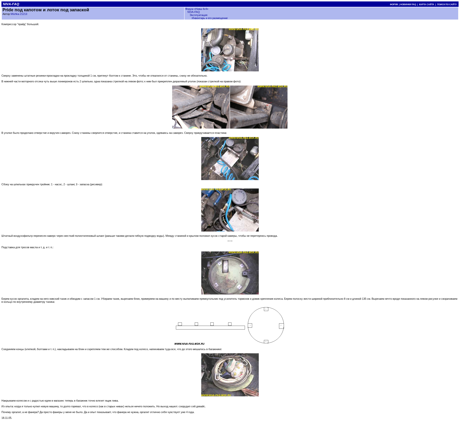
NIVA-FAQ (193, 11)
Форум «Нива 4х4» (196, 8)
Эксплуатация (198, 14)
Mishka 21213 (19, 13)
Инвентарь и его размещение (210, 18)
